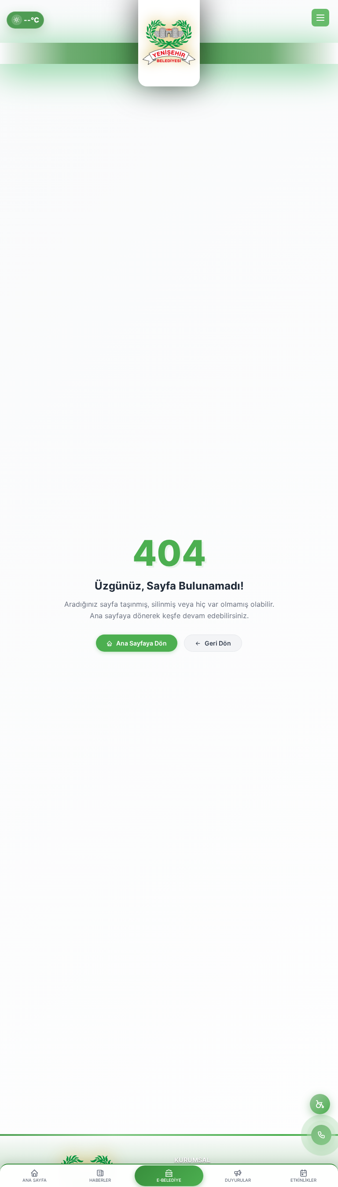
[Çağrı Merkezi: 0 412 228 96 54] (321, 1135)
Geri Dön (218, 643)
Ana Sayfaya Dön (141, 643)
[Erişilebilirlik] (320, 1104)
